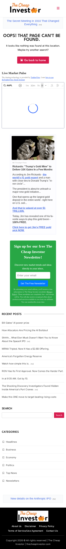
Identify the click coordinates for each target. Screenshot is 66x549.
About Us (16, 526)
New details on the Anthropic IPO (33, 498)
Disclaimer (30, 526)
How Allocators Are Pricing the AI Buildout (25, 330)
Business (11, 449)
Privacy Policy (46, 526)
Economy (11, 457)
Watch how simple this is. (18, 363)
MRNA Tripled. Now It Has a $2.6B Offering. (25, 348)
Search (7, 408)
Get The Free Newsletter (33, 283)
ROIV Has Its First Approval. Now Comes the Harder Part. (32, 371)
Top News (11, 473)
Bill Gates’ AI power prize (15, 322)
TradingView (35, 77)
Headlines (11, 441)
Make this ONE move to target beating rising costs (29, 396)
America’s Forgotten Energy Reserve (22, 356)
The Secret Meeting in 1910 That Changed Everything (33, 22)
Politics (10, 465)
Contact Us (52, 530)
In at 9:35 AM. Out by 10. (15, 378)
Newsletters (12, 480)
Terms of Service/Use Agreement (25, 530)
